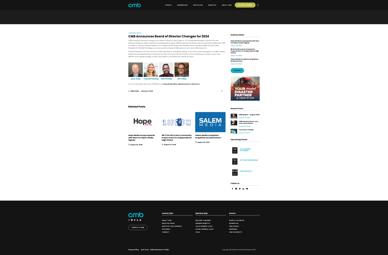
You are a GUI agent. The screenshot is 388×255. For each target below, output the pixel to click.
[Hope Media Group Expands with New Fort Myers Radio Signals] (143, 122)
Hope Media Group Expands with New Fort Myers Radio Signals (141, 137)
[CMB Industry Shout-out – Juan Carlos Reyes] (234, 122)
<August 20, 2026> (236, 64)
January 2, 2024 (147, 91)
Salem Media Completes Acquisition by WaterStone (208, 136)
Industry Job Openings (172, 226)
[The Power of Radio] (234, 131)
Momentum (233, 223)
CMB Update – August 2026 (249, 115)
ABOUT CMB (166, 220)
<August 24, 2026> (236, 55)
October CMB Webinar (249, 160)
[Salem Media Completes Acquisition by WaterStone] (210, 122)
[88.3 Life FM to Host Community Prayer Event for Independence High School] (177, 122)
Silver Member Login (204, 229)
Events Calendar (236, 220)
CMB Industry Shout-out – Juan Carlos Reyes (249, 122)
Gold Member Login (204, 226)
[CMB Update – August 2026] (234, 116)
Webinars (233, 229)
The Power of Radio (246, 130)
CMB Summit (234, 226)
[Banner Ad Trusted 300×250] (245, 100)
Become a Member (203, 220)
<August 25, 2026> (236, 45)
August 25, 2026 (136, 145)
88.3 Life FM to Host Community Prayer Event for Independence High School (177, 137)
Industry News (135, 33)
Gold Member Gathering (245, 150)
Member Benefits (203, 223)
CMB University (246, 171)
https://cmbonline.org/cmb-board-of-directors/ (181, 84)
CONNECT (166, 232)
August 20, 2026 (203, 142)
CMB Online (134, 91)
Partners (166, 229)
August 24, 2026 (170, 145)
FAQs (198, 232)
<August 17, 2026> (244, 132)
